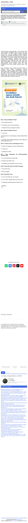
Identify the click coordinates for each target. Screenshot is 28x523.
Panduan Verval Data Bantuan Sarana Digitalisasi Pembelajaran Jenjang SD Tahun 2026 (12, 432)
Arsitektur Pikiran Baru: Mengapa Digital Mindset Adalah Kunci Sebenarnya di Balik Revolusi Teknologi (13, 425)
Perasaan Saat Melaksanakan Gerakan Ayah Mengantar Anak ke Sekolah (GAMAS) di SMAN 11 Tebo (13, 409)
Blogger (25, 520)
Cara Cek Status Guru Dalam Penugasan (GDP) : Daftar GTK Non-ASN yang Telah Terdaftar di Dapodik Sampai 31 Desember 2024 (13, 393)
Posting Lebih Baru (6, 367)
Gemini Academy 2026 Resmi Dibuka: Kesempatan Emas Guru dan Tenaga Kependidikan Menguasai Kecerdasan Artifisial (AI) (14, 412)
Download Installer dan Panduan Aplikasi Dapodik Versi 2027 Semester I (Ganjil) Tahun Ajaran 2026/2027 (13, 396)
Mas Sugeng (15, 520)
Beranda (15, 367)
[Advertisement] (14, 38)
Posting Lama (23, 367)
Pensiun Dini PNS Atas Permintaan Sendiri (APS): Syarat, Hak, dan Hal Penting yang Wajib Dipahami (12, 418)
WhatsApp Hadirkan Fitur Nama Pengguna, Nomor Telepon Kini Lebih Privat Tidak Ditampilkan (12, 390)
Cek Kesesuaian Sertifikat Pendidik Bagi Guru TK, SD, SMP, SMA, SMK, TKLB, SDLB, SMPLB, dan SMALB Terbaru (13, 435)
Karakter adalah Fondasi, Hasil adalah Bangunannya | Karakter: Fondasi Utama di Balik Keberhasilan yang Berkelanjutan (13, 406)
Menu (3, 8)
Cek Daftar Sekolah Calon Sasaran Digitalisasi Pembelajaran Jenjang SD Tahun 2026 (11, 430)
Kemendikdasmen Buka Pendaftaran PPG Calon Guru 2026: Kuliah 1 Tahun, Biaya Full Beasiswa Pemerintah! (13, 415)
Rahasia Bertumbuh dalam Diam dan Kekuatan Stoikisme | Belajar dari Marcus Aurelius (14, 403)
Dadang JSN (7, 2)
